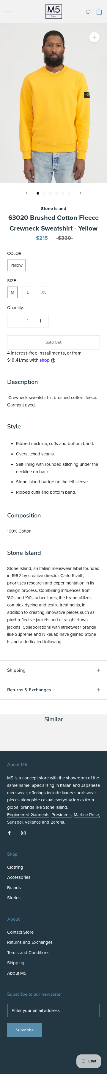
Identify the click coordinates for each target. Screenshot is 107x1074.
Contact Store (20, 932)
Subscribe (25, 1030)
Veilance (33, 822)
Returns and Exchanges (30, 942)
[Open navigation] (8, 11)
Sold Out (53, 342)
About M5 (16, 973)
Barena (57, 822)
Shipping (16, 670)
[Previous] (27, 193)
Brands (14, 887)
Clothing (15, 867)
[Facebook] (9, 832)
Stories (14, 897)
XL (44, 292)
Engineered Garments (28, 814)
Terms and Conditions (28, 952)
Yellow (16, 265)
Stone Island (53, 208)
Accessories (18, 877)
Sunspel (15, 822)
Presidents (61, 814)
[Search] (88, 11)
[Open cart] (99, 12)
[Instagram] (23, 832)
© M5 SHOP (53, 1060)
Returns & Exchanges (29, 690)
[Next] (80, 193)
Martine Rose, (87, 814)
